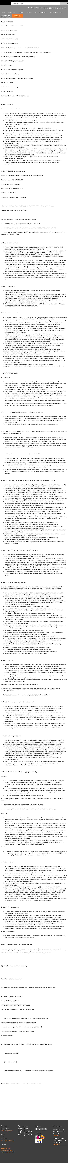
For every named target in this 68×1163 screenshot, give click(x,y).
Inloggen (45, 8)
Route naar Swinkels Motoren (7, 1140)
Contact (53, 8)
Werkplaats (62, 8)
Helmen (29, 12)
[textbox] (35, 3)
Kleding (21, 12)
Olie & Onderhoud (56, 12)
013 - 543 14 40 (34, 7)
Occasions (12, 12)
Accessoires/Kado (41, 12)
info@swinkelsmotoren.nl (7, 1130)
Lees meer (56, 1135)
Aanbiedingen (6, 16)
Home (3, 12)
